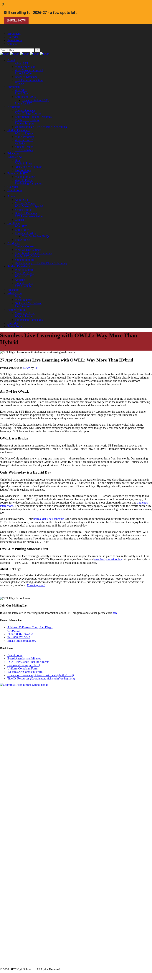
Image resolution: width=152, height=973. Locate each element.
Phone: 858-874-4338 (20, 634)
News (26, 367)
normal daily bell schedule (48, 518)
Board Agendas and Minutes (24, 658)
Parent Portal (14, 40)
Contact (11, 43)
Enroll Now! (16, 20)
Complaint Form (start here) (23, 665)
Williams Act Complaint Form (24, 671)
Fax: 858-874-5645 (18, 637)
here (115, 612)
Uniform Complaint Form (22, 668)
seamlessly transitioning (108, 559)
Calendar (12, 37)
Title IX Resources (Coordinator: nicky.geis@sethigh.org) (41, 678)
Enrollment (13, 33)
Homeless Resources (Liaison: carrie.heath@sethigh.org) (40, 675)
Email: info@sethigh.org (21, 640)
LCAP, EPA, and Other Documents (28, 661)
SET (37, 367)
